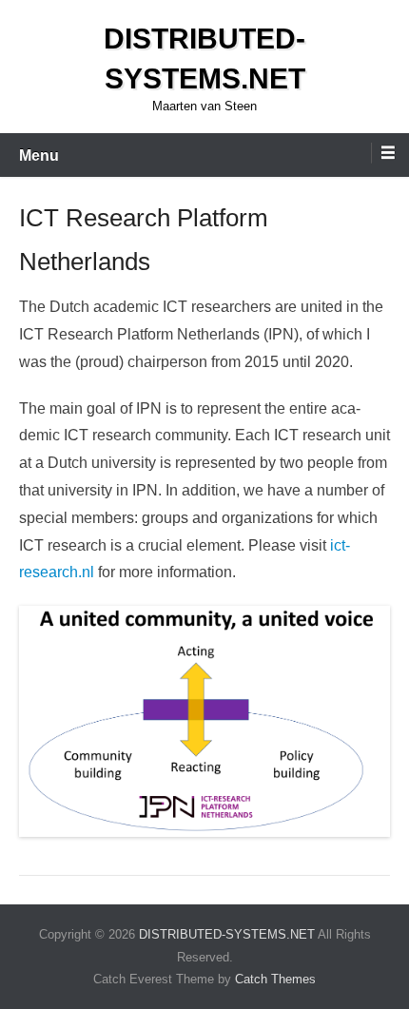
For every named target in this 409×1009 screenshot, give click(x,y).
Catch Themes (275, 979)
